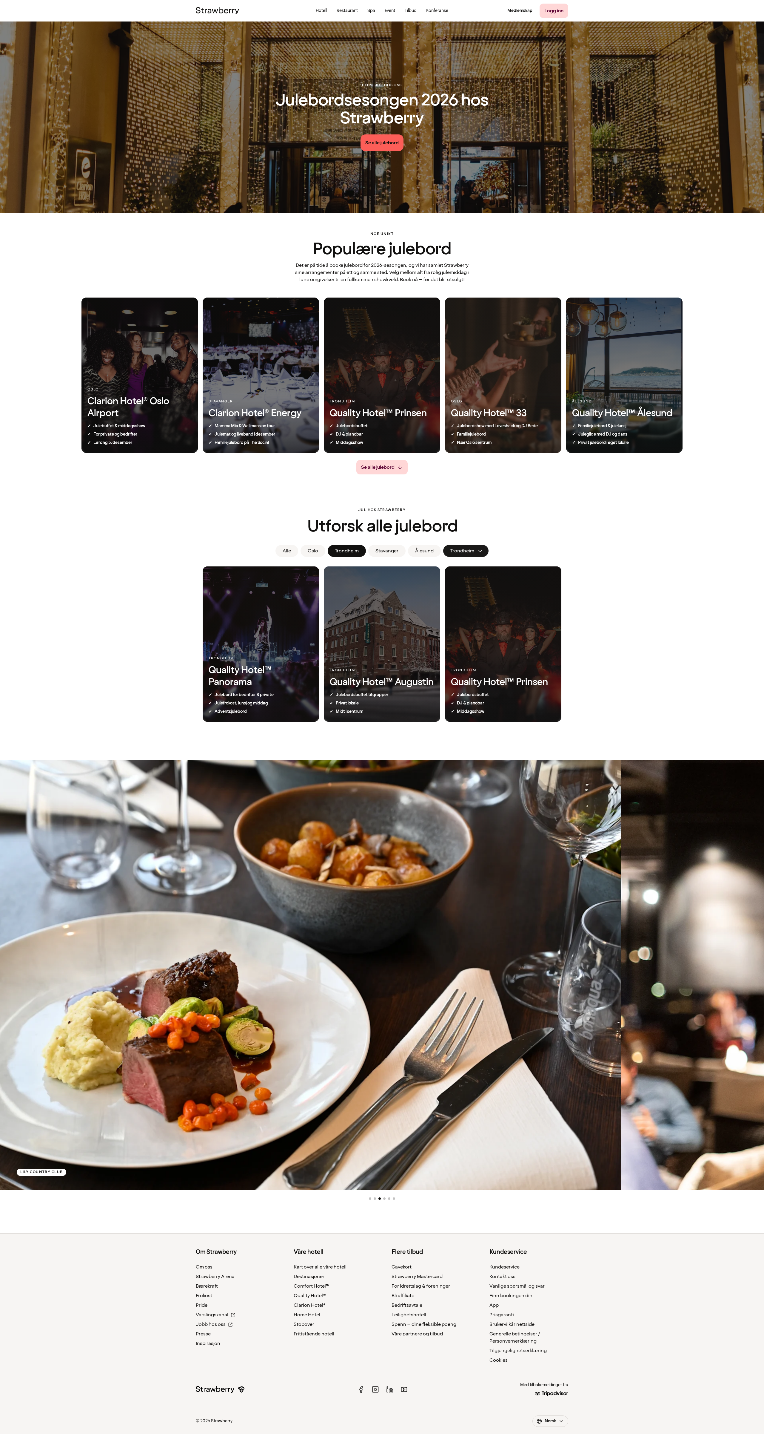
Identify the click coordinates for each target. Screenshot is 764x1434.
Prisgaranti (501, 1315)
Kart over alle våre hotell (320, 1267)
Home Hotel (307, 1315)
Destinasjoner (309, 1276)
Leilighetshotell (409, 1315)
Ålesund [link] (424, 551)
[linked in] (389, 1389)
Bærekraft (207, 1286)
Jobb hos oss (211, 1324)
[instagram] (375, 1389)
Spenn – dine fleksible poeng (424, 1324)
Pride (201, 1305)
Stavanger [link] (386, 551)
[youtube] (404, 1389)
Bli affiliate (403, 1295)
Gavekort (402, 1267)
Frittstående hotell (314, 1334)
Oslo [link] (313, 551)
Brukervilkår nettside (512, 1324)
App (494, 1305)
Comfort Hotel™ (311, 1286)
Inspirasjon (208, 1343)
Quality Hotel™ (310, 1295)
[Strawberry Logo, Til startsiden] (217, 10)
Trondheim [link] (347, 551)
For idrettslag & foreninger (421, 1286)
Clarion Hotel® (310, 1305)
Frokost (204, 1295)
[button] (370, 1198)
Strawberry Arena (215, 1276)
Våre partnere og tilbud (417, 1334)
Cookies (498, 1360)
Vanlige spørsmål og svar (517, 1286)
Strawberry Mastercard (417, 1276)
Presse (203, 1334)
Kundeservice (504, 1267)
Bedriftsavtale (407, 1305)
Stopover (304, 1324)
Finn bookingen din (510, 1295)
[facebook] (361, 1389)
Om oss (204, 1267)
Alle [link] (287, 551)
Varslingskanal (212, 1315)
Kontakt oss (502, 1276)
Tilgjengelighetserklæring (518, 1350)
